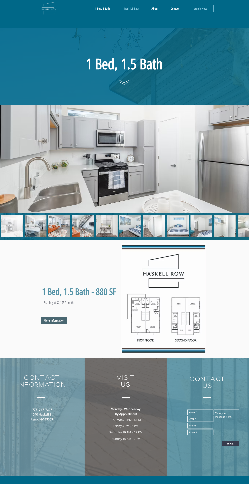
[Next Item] (243, 159)
